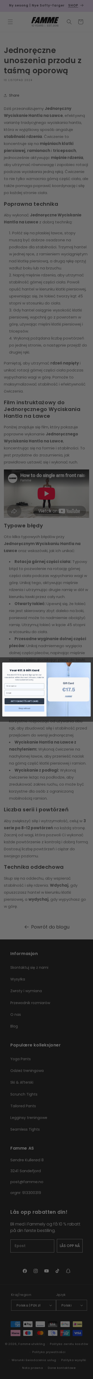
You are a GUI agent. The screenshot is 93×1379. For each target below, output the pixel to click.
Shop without (24, 708)
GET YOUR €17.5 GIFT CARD (24, 701)
